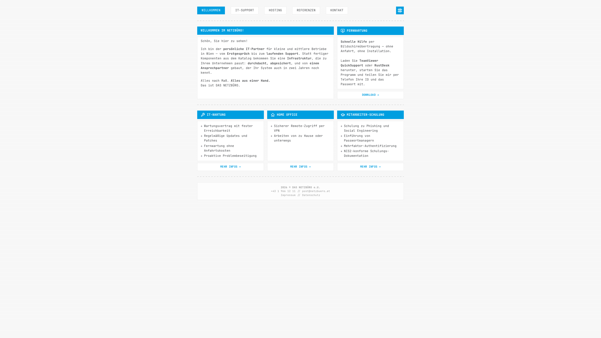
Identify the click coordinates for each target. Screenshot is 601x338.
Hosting (275, 10)
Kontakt (336, 10)
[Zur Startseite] (400, 10)
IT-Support (244, 10)
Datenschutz (311, 195)
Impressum (288, 195)
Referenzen (306, 10)
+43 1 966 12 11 (283, 191)
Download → (370, 95)
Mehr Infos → (230, 167)
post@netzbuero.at (316, 191)
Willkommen (211, 10)
